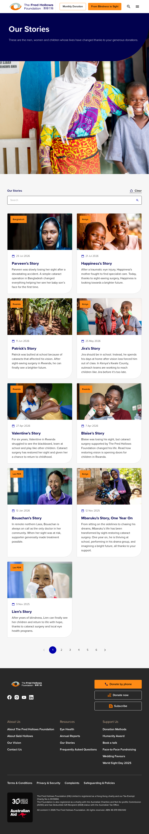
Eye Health (67, 729)
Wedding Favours (114, 756)
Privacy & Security (48, 783)
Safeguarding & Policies (99, 783)
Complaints (72, 783)
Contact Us (14, 749)
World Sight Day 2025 (117, 763)
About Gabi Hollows (20, 736)
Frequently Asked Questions (78, 749)
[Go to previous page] (44, 650)
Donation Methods (114, 729)
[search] (128, 6)
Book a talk (110, 743)
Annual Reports (70, 736)
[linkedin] (31, 698)
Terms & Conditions (19, 783)
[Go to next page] (105, 650)
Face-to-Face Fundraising (119, 749)
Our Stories (67, 743)
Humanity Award (113, 736)
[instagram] (17, 698)
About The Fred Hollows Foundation (30, 729)
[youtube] (24, 698)
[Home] (31, 6)
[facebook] (9, 698)
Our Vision (14, 743)
